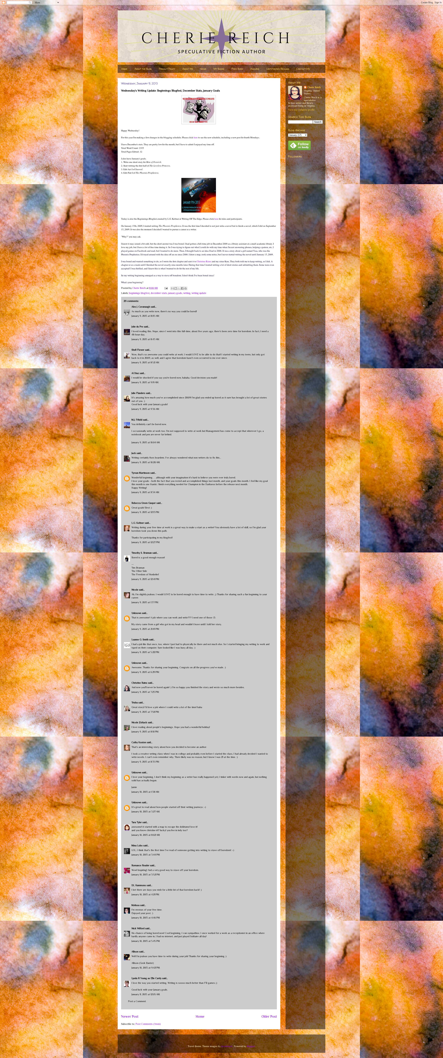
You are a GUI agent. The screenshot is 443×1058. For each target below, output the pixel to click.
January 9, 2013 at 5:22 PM (145, 652)
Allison (135, 951)
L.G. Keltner (138, 522)
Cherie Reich (314, 87)
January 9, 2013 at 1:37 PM (145, 602)
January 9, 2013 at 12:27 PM (146, 542)
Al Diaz (135, 373)
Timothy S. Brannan (142, 552)
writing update (199, 293)
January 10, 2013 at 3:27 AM (146, 811)
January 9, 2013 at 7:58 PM (145, 711)
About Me (187, 68)
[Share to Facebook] (182, 288)
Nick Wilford (138, 928)
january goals (175, 293)
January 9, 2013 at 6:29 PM (145, 672)
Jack (134, 453)
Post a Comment (137, 1001)
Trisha (135, 702)
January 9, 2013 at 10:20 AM (146, 462)
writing (186, 293)
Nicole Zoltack (139, 722)
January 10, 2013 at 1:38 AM (145, 791)
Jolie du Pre (137, 326)
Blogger (251, 1046)
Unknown (136, 613)
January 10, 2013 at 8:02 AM (146, 835)
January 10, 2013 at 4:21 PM (145, 894)
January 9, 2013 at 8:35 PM (145, 761)
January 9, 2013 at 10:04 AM (146, 442)
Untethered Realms (277, 68)
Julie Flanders (138, 393)
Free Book (237, 68)
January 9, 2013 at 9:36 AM (145, 409)
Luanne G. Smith (140, 639)
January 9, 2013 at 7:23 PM (145, 692)
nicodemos (227, 1046)
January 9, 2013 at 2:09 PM (145, 629)
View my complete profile (301, 109)
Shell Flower (138, 349)
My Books (219, 68)
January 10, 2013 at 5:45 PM (146, 941)
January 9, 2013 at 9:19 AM (145, 382)
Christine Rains (204, 261)
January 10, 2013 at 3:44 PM (146, 854)
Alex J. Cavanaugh (141, 306)
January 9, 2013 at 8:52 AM (145, 362)
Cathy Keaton (139, 742)
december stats (159, 293)
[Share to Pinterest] (185, 288)
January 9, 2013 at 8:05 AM (145, 315)
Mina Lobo (137, 845)
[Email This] (172, 288)
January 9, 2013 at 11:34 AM (145, 492)
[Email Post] (165, 288)
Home (124, 68)
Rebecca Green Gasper (144, 503)
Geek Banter (146, 963)
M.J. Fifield (137, 419)
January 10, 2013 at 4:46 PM (146, 917)
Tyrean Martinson (141, 472)
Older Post (269, 1016)
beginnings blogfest (139, 293)
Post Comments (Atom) (148, 1024)
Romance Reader (141, 865)
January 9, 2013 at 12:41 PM (145, 579)
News (203, 68)
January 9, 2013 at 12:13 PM (145, 512)
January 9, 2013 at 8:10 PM (145, 731)
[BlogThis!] (175, 288)
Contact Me (303, 68)
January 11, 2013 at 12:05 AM (146, 994)
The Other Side (139, 571)
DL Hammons (139, 885)
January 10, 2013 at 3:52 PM (146, 874)
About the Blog (143, 68)
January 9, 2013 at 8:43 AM (145, 339)
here (196, 137)
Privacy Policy (167, 68)
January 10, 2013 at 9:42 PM (146, 967)
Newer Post (129, 1016)
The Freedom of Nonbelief (145, 574)
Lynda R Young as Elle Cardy (146, 978)
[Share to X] (179, 288)
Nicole (135, 589)
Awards (254, 68)
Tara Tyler (137, 822)
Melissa (135, 905)
